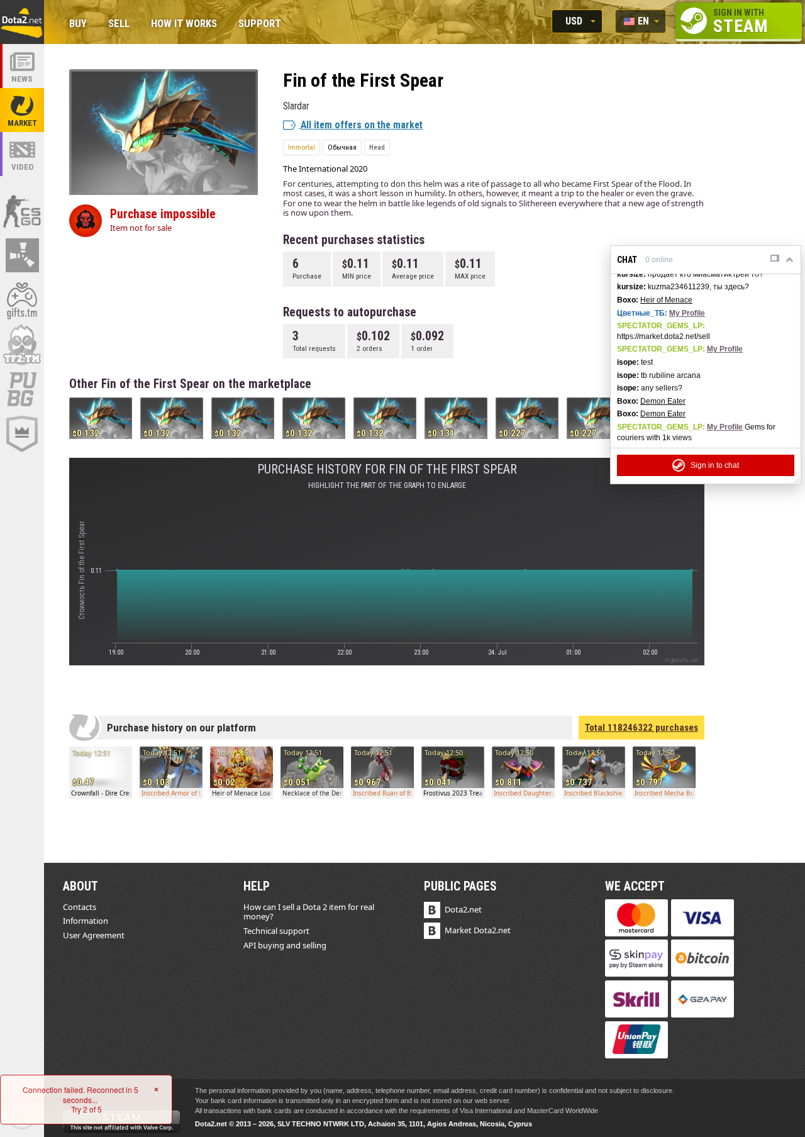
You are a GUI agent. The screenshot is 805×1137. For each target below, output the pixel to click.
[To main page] (22, 22)
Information (85, 920)
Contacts (79, 906)
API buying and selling (284, 945)
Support (259, 24)
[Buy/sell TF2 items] (22, 345)
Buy (78, 24)
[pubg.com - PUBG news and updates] (22, 389)
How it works (184, 24)
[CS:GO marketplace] (22, 211)
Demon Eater (663, 401)
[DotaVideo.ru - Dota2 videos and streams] (22, 154)
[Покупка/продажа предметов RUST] (22, 255)
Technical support (276, 930)
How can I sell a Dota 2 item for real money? (308, 911)
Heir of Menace (666, 300)
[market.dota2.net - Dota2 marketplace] (22, 110)
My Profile (687, 313)
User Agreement (94, 935)
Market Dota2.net (478, 930)
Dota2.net (463, 909)
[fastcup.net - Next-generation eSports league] (22, 434)
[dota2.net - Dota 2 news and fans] (22, 66)
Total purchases (641, 727)
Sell (119, 24)
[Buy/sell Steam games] (22, 300)
